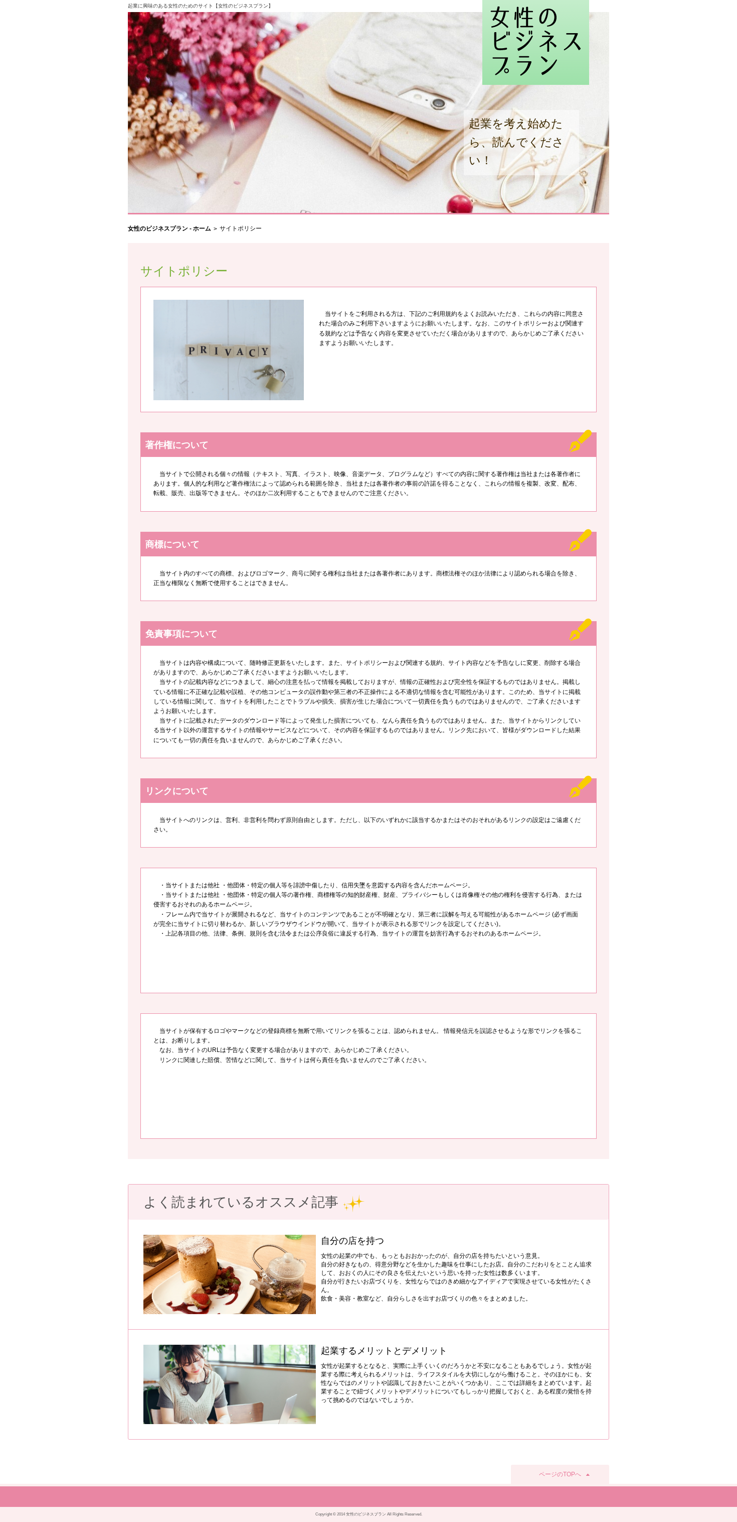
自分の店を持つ (352, 1241)
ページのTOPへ (560, 1474)
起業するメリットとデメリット (384, 1351)
